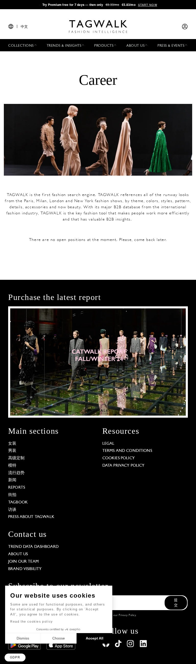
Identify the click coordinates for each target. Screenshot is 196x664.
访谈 (12, 510)
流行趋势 (16, 473)
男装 (12, 451)
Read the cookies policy (31, 621)
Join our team (23, 562)
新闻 (12, 480)
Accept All (94, 638)
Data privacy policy (123, 466)
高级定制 (16, 458)
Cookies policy (118, 458)
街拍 (12, 495)
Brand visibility (25, 569)
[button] (15, 657)
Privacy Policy (127, 615)
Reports (16, 488)
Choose (58, 638)
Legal (108, 444)
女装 (12, 444)
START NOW (147, 5)
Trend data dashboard (33, 547)
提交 (176, 602)
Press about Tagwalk (31, 517)
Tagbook (18, 502)
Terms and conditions (127, 451)
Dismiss (23, 638)
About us (18, 554)
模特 (12, 466)
